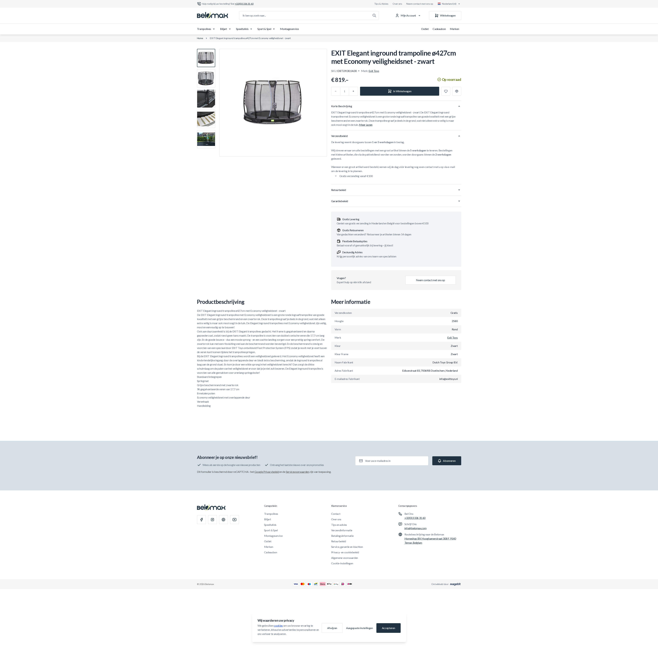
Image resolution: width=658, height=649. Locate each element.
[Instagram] (212, 519)
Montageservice (289, 28)
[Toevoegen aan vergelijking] (456, 91)
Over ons (397, 3)
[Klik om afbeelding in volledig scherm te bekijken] (273, 103)
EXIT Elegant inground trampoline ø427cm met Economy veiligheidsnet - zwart (250, 38)
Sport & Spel (264, 28)
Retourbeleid (338, 541)
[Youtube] (234, 519)
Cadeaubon (439, 28)
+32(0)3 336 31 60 (415, 517)
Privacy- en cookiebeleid (345, 552)
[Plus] (353, 91)
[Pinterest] (223, 519)
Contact (335, 513)
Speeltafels (242, 28)
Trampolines (204, 28)
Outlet (425, 28)
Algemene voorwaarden (344, 557)
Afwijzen (332, 628)
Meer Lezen (365, 124)
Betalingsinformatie (342, 535)
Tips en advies (339, 524)
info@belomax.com (415, 528)
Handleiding (204, 405)
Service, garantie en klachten (347, 546)
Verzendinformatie (341, 530)
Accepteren (388, 628)
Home (200, 38)
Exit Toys (374, 70)
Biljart (223, 28)
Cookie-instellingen (342, 563)
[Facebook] (201, 519)
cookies (278, 625)
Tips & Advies (381, 3)
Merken (454, 28)
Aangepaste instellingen (359, 628)
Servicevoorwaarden (297, 471)
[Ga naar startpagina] (212, 15)
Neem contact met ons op (419, 3)
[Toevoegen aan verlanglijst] (445, 91)
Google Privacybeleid (266, 471)
